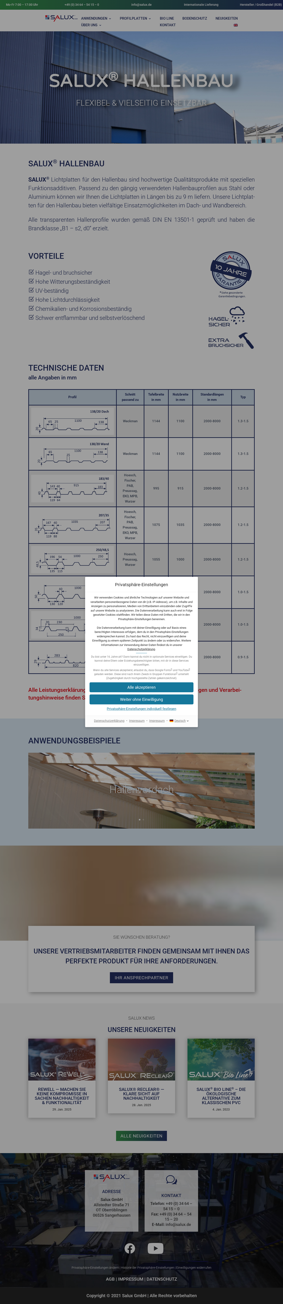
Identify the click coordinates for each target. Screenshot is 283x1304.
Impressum (137, 720)
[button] (141, 699)
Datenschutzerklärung (141, 649)
